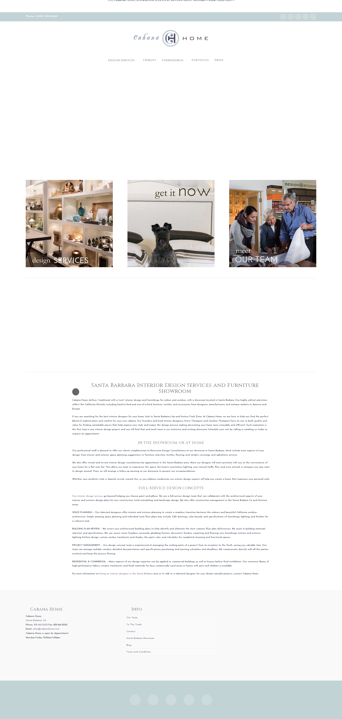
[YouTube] (305, 16)
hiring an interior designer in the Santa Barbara (126, 574)
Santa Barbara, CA (36, 620)
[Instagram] (283, 16)
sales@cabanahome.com (46, 629)
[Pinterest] (313, 16)
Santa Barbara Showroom (140, 638)
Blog (128, 645)
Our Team (132, 617)
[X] (298, 16)
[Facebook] (290, 16)
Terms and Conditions (138, 652)
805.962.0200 (41, 625)
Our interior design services (87, 496)
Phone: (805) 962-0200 (41, 16)
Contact (130, 631)
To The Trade (134, 624)
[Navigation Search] (230, 59)
